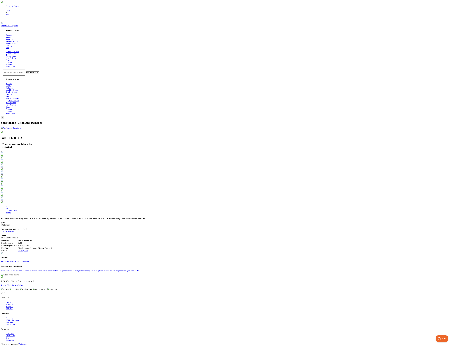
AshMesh (6, 128)
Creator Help (10, 336)
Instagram (9, 307)
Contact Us (10, 340)
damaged (126, 271)
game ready (52, 271)
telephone (99, 271)
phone (120, 271)
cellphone (70, 271)
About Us (9, 318)
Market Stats (10, 324)
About (8, 206)
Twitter (8, 302)
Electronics (27, 271)
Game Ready (17, 128)
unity (88, 271)
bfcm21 (133, 271)
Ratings (8, 213)
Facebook (9, 305)
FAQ (7, 208)
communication (6, 271)
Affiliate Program (12, 320)
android (34, 271)
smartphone (107, 271)
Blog (7, 338)
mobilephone (62, 271)
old (14, 271)
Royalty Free (23, 251)
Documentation (11, 210)
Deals (8, 60)
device (40, 271)
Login (8, 10)
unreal (45, 271)
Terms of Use (6, 285)
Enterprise (9, 322)
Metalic (83, 271)
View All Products (12, 52)
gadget (77, 271)
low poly (19, 271)
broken (115, 271)
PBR (138, 271)
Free (7, 48)
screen (93, 271)
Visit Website (6, 261)
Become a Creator (12, 6)
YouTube (9, 309)
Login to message (7, 231)
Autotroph (23, 344)
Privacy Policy (17, 285)
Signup (8, 14)
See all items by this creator (21, 261)
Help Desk (10, 334)
